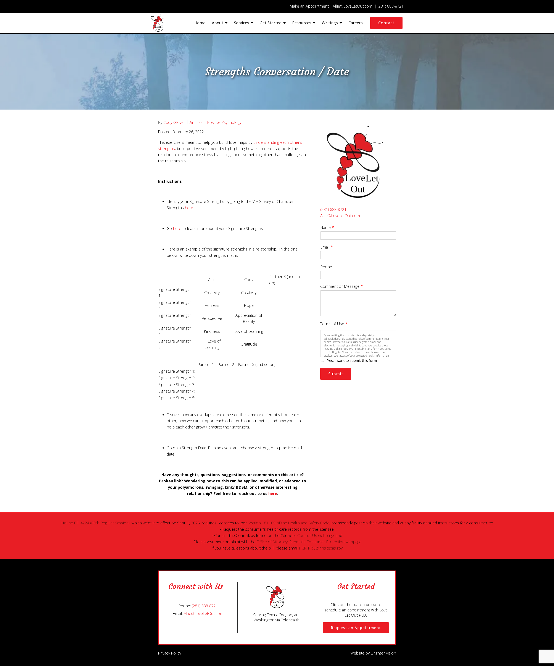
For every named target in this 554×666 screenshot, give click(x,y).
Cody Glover (174, 122)
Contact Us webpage (315, 535)
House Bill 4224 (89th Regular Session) (95, 522)
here (189, 207)
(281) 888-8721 (333, 209)
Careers (355, 23)
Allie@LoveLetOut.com (340, 215)
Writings (330, 23)
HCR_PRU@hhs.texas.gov (321, 548)
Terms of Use (333, 323)
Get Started (271, 23)
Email (326, 247)
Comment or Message (341, 286)
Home (199, 23)
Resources (301, 23)
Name (327, 227)
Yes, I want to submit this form (352, 360)
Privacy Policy (169, 653)
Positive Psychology (224, 122)
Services (241, 23)
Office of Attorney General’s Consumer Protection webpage (308, 541)
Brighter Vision (383, 653)
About (217, 23)
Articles (196, 122)
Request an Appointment (356, 627)
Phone (326, 266)
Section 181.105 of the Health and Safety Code (288, 522)
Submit (335, 373)
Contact (386, 22)
